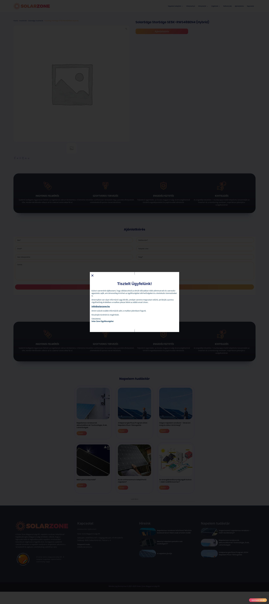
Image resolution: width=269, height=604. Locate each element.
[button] (92, 275)
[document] (134, 302)
